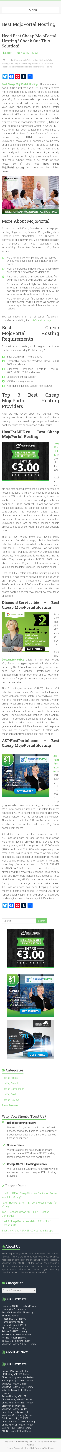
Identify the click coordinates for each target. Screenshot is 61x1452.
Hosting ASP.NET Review (14, 1319)
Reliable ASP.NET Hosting (14, 1331)
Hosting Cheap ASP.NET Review (17, 1380)
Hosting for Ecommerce (14, 1309)
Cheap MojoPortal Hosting (20, 63)
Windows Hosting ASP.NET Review (19, 1344)
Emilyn (8, 52)
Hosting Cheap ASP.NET (13, 1322)
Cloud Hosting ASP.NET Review (17, 1399)
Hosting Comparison (13, 1088)
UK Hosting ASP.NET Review (15, 1374)
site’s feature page (41, 320)
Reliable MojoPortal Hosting (20, 67)
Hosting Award (10, 1083)
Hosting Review (29, 52)
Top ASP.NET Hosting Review (16, 1341)
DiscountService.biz (13, 659)
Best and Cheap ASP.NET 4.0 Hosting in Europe (27, 1230)
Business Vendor (10, 1315)
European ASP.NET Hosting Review (19, 1306)
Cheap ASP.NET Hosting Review (17, 1424)
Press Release (10, 1105)
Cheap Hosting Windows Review (18, 1377)
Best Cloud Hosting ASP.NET (16, 1412)
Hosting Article (10, 1077)
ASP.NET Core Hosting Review (16, 1431)
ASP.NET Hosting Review (14, 1337)
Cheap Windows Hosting (14, 1328)
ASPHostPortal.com (56, 764)
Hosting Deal (9, 1094)
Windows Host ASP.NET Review (17, 1387)
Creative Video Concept (13, 1406)
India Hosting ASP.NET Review (16, 1390)
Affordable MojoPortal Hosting (26, 60)
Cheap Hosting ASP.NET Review (17, 1402)
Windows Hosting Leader (14, 1409)
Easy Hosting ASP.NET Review (16, 1334)
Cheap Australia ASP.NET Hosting (18, 1421)
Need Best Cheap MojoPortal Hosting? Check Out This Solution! (29, 41)
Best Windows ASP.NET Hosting (17, 1312)
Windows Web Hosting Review (17, 1415)
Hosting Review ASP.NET (14, 1325)
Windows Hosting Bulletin (14, 1383)
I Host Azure (8, 1393)
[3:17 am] (4, 60)
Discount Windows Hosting (15, 1371)
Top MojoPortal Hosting (42, 67)
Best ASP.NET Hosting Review (16, 1428)
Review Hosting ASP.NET (14, 1396)
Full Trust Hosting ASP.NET (15, 1418)
